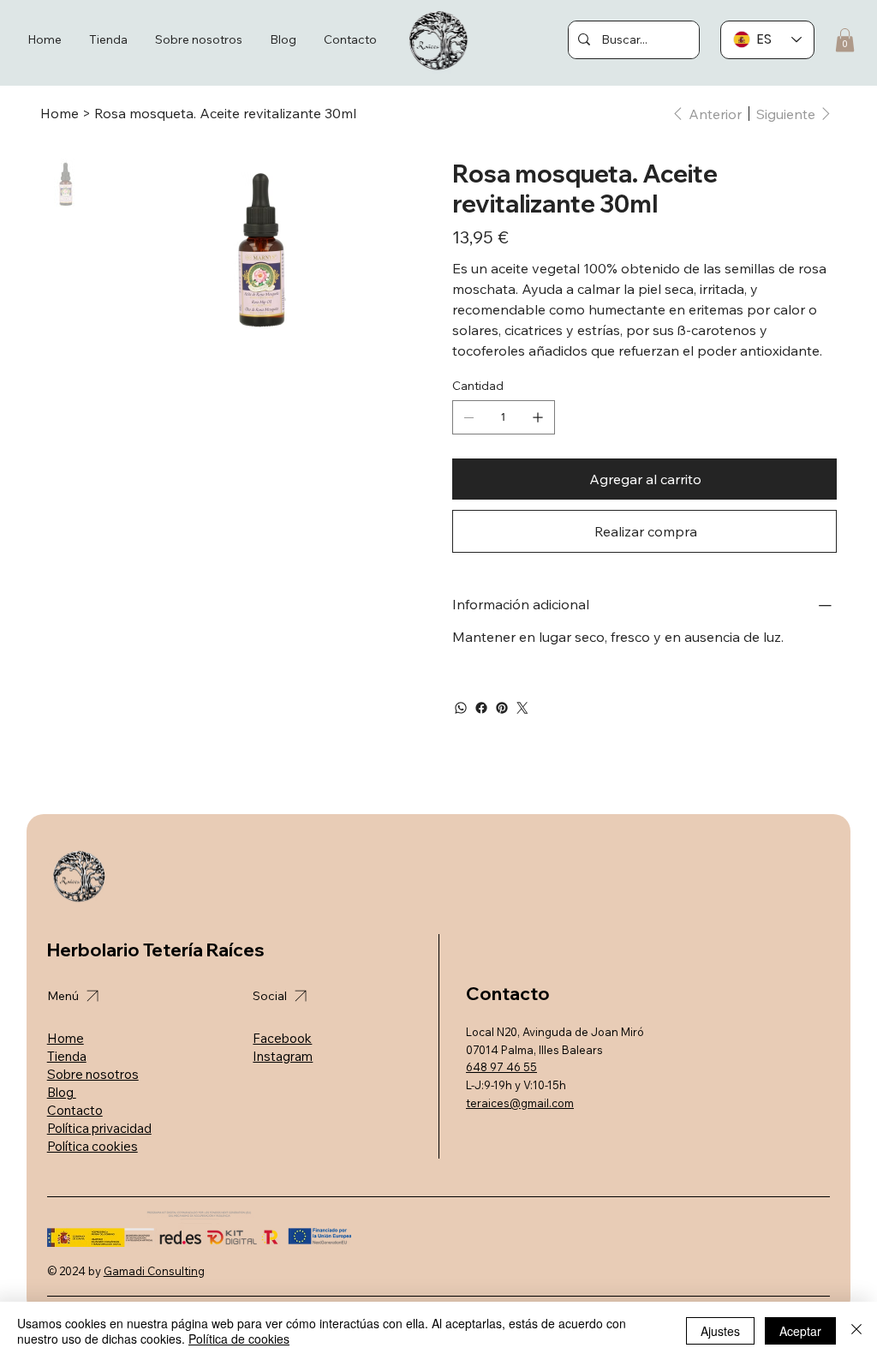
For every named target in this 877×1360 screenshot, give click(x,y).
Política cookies (92, 1146)
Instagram (283, 1056)
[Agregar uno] (538, 417)
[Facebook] (481, 707)
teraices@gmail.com (520, 1103)
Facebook (282, 1038)
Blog (61, 1092)
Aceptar (800, 1330)
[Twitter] (522, 707)
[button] (845, 39)
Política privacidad (99, 1128)
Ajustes (720, 1330)
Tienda (67, 1056)
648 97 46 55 (501, 1067)
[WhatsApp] (460, 707)
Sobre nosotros (93, 1074)
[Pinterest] (501, 707)
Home (65, 1038)
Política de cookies (238, 1338)
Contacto (75, 1110)
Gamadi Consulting (154, 1271)
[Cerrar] (856, 1330)
